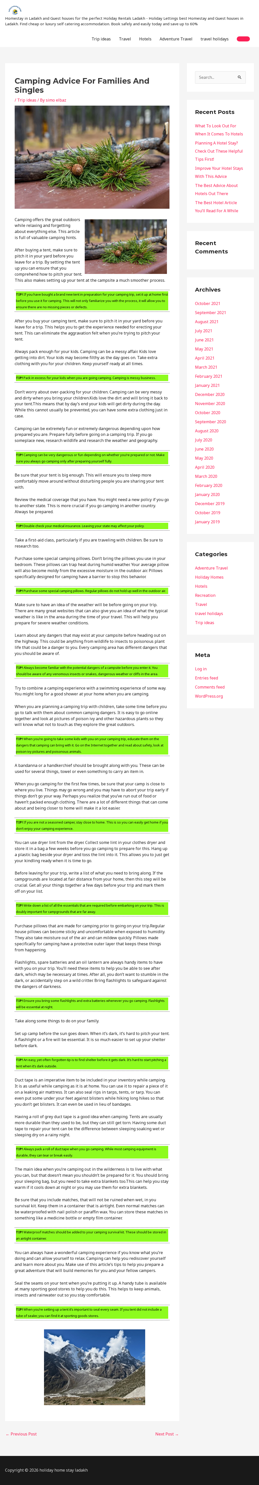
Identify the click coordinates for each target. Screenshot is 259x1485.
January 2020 (207, 494)
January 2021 (207, 385)
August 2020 (207, 431)
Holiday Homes (209, 577)
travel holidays (215, 39)
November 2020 (210, 403)
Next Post (167, 1434)
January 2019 (207, 522)
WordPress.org (209, 696)
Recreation (205, 595)
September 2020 (210, 422)
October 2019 (207, 512)
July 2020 (203, 440)
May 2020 (204, 458)
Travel (125, 39)
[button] (243, 38)
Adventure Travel (176, 39)
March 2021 (206, 367)
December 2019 (210, 503)
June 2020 (204, 449)
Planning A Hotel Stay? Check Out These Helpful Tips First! (219, 151)
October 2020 (207, 412)
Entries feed (206, 678)
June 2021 (204, 340)
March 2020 (206, 476)
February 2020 (208, 485)
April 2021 (204, 358)
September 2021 (210, 312)
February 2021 (208, 376)
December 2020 (210, 394)
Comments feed (210, 687)
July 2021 (203, 331)
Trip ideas (101, 39)
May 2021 (204, 349)
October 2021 (207, 303)
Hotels (145, 39)
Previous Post (21, 1434)
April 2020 (204, 467)
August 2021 (207, 321)
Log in (201, 669)
